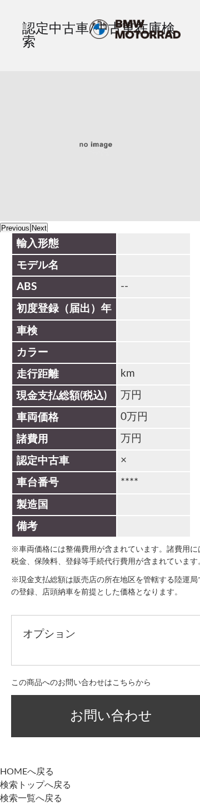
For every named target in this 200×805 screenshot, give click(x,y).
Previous (15, 228)
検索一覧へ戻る (31, 798)
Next (39, 228)
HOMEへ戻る (27, 771)
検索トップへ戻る (35, 785)
